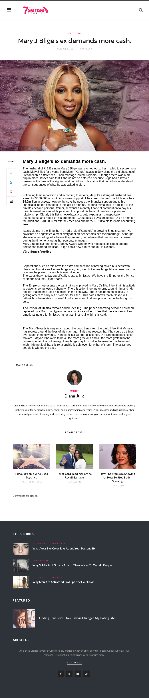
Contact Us (74, 662)
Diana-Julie (75, 396)
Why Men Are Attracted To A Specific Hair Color (63, 582)
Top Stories (58, 544)
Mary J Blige (24, 365)
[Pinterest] (11, 192)
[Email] (11, 201)
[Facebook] (11, 173)
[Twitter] (11, 182)
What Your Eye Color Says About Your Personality (64, 548)
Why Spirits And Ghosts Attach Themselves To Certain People (72, 565)
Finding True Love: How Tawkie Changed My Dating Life (77, 618)
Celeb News (74, 33)
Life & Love (39, 544)
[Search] (139, 10)
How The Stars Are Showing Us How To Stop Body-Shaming (117, 477)
